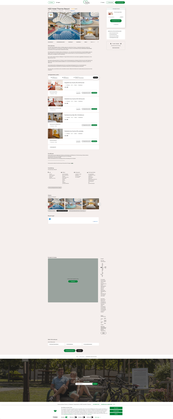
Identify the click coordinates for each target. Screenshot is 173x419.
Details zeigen (97, 417)
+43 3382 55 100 (96, 404)
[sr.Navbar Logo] (86, 2)
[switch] (75, 417)
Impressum (90, 414)
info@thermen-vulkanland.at (106, 404)
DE (114, 404)
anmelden (95, 383)
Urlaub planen (81, 356)
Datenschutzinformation (68, 414)
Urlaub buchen (120, 2)
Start (77, 356)
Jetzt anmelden (86, 381)
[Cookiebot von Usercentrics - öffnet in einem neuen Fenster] (55, 417)
